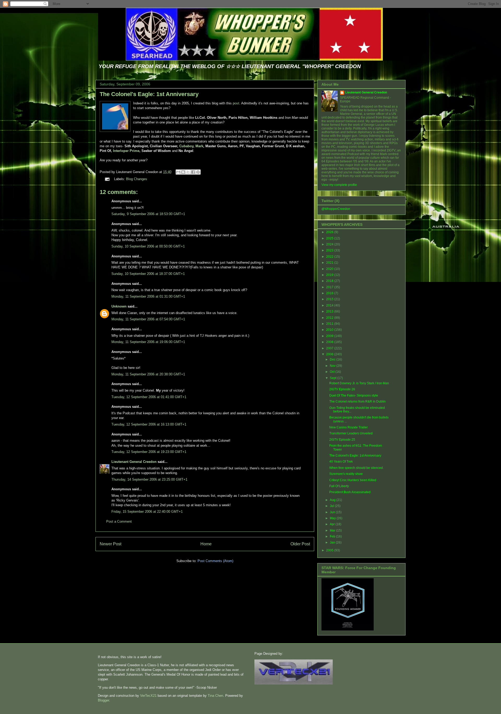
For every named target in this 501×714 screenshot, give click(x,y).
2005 (330, 550)
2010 (330, 330)
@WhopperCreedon (335, 209)
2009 (330, 336)
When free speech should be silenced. (356, 468)
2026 (330, 232)
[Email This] (178, 172)
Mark (199, 146)
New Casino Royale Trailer (348, 427)
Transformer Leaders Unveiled (351, 433)
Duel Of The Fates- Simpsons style (353, 395)
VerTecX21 (148, 696)
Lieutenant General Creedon (134, 462)
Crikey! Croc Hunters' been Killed (352, 480)
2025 (330, 238)
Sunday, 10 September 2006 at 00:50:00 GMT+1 (148, 246)
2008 (330, 342)
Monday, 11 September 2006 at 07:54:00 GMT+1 (148, 319)
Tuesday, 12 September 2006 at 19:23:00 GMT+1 (148, 452)
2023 (330, 250)
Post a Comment (119, 521)
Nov (333, 366)
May (333, 518)
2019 (330, 275)
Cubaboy (186, 146)
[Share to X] (188, 172)
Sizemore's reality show (346, 474)
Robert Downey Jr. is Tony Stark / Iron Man (359, 383)
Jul (332, 506)
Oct (332, 372)
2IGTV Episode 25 (342, 439)
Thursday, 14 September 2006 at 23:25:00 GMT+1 (149, 479)
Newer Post (110, 544)
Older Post (300, 544)
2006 (330, 354)
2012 (330, 318)
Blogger (103, 700)
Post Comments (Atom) (215, 561)
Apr (333, 524)
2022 (330, 256)
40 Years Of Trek (341, 461)
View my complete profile (339, 185)
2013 (330, 311)
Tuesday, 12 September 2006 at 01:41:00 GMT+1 (148, 397)
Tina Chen (215, 696)
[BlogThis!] (183, 172)
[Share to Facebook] (193, 172)
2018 (330, 281)
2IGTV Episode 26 (342, 389)
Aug (333, 500)
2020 (330, 269)
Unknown (119, 306)
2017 (330, 287)
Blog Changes (136, 179)
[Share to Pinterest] (198, 172)
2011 (330, 324)
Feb (333, 536)
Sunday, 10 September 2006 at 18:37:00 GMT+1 (148, 274)
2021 (330, 262)
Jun (333, 512)
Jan (333, 542)
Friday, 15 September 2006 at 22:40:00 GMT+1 (147, 512)
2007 (330, 348)
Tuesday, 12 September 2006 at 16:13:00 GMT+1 (148, 424)
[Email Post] (107, 179)
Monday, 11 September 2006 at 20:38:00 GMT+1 (148, 374)
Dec (333, 359)
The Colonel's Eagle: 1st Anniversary (149, 94)
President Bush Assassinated (350, 492)
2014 (330, 305)
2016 (330, 293)
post (236, 103)
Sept (333, 378)
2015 (330, 299)
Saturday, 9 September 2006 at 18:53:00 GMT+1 (148, 214)
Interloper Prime (126, 151)
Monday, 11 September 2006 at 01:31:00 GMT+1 (148, 296)
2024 (330, 244)
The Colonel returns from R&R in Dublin (357, 401)
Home (206, 544)
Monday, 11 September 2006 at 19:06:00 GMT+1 (148, 342)
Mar (333, 530)
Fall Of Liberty (339, 486)
